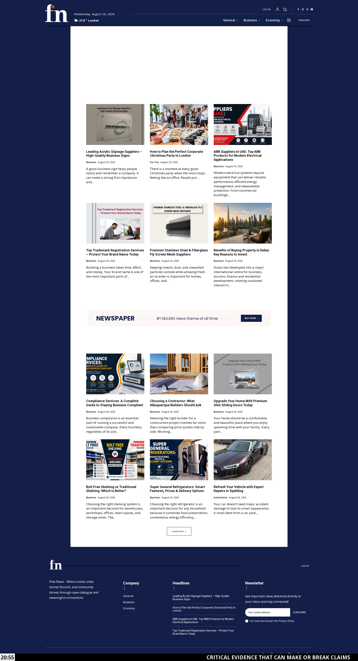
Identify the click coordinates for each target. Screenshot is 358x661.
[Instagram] (303, 9)
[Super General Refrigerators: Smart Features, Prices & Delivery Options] (179, 459)
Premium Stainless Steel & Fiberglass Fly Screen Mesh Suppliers (179, 252)
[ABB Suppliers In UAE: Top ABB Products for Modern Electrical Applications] (243, 124)
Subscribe (299, 612)
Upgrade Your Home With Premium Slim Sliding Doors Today (240, 403)
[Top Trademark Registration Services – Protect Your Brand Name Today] (115, 223)
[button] (284, 9)
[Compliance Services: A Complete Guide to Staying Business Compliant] (115, 374)
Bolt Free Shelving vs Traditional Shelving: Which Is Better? (111, 489)
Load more (178, 531)
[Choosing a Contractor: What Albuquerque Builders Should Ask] (179, 374)
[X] (307, 9)
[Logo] (56, 13)
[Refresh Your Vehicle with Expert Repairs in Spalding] (243, 459)
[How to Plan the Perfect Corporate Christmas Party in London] (179, 124)
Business (91, 162)
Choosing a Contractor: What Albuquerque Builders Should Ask (175, 403)
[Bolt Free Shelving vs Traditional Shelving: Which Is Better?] (115, 459)
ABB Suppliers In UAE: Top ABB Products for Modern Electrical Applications (238, 156)
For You (154, 162)
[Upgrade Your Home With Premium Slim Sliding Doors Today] (243, 374)
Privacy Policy (286, 620)
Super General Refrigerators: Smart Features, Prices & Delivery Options (177, 489)
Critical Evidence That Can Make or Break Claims (243, 657)
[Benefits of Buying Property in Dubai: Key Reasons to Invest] (243, 223)
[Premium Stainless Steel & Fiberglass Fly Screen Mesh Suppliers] (179, 223)
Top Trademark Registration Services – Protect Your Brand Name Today (115, 252)
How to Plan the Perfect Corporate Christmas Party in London (176, 154)
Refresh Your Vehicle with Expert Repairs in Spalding (239, 489)
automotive (220, 497)
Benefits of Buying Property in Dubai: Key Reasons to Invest (242, 252)
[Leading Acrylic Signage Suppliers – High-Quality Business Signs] (115, 124)
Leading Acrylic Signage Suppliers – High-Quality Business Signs (114, 154)
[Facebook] (298, 9)
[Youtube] (312, 9)
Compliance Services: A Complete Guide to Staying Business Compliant (114, 403)
